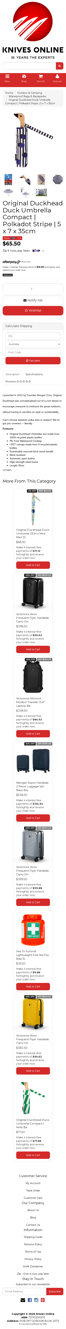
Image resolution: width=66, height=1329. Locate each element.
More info (25, 261)
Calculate (34, 360)
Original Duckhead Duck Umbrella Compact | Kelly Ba (32, 1123)
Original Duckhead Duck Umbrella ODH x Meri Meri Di (32, 533)
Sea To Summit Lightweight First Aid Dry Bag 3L (32, 955)
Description (12, 374)
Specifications (34, 374)
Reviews (11, 381)
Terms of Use (33, 1251)
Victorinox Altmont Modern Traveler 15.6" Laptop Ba (30, 702)
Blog (33, 1217)
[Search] (59, 66)
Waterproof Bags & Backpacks (27, 96)
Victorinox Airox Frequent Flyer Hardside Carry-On (32, 617)
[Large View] (8, 179)
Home (9, 92)
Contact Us (33, 1224)
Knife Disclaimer (33, 1266)
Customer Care (33, 1197)
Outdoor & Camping (29, 92)
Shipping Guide (33, 1237)
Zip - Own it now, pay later (33, 1273)
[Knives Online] (33, 29)
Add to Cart (33, 565)
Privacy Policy (33, 1259)
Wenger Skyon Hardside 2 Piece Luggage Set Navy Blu (32, 786)
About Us (33, 1210)
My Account (33, 1183)
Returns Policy (33, 1244)
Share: (7, 238)
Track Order (33, 1190)
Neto (45, 1324)
